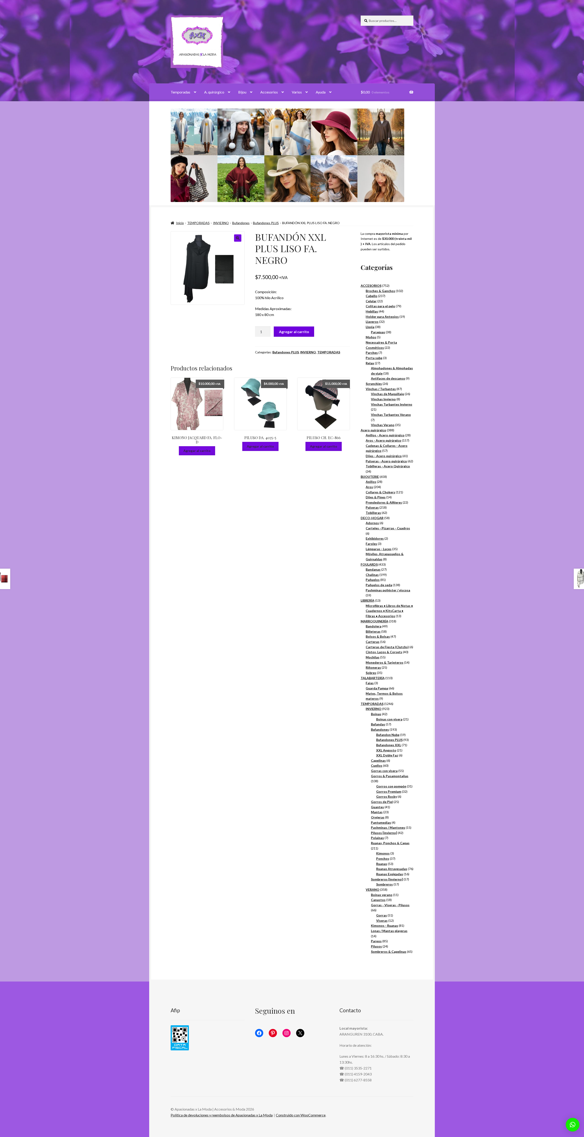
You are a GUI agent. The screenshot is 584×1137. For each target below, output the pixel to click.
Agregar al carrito (294, 331)
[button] (237, 238)
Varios (297, 92)
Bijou (242, 92)
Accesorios (269, 92)
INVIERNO (221, 223)
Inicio (180, 223)
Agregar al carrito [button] (197, 451)
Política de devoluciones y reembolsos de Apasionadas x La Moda (222, 1115)
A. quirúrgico (214, 92)
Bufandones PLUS (266, 223)
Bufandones (241, 223)
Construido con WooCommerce (301, 1115)
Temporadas (180, 92)
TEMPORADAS (198, 223)
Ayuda (321, 92)
